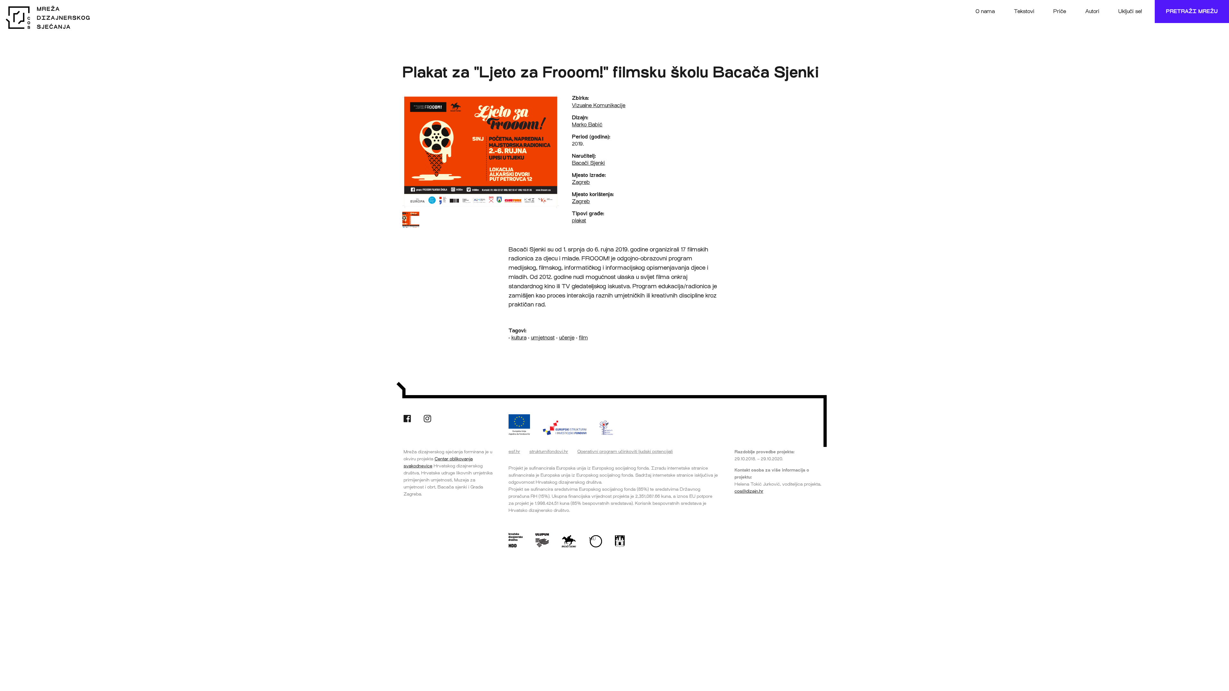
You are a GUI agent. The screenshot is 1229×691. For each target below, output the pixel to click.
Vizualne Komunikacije (598, 105)
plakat (579, 221)
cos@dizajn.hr (749, 491)
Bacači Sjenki (588, 163)
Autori (1092, 11)
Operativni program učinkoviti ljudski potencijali (625, 451)
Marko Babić (587, 125)
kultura (518, 338)
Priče (1059, 11)
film (583, 338)
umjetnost (543, 338)
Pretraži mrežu (1192, 11)
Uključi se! (1130, 11)
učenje (566, 338)
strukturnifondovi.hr (548, 451)
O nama (985, 11)
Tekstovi (1024, 11)
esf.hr (514, 451)
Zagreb (581, 182)
